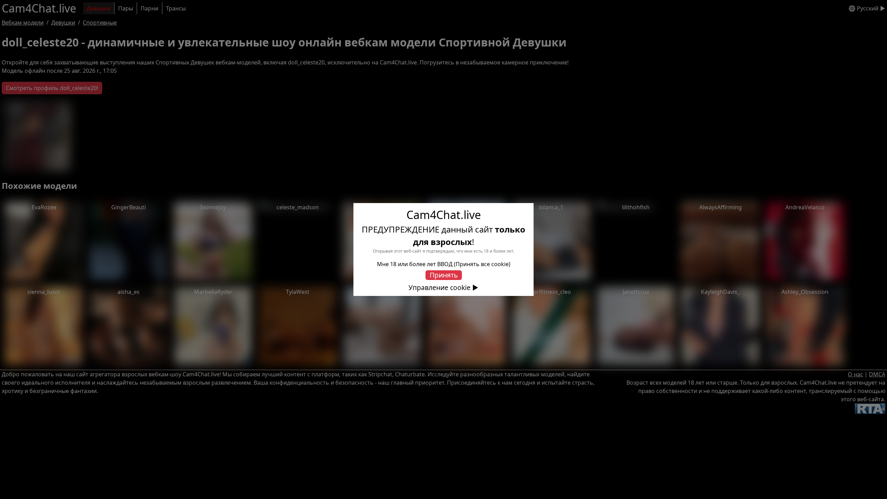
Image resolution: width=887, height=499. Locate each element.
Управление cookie (440, 287)
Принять (444, 275)
